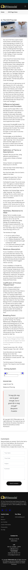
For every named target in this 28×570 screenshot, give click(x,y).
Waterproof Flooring (9, 387)
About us (3, 519)
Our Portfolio (4, 522)
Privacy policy (4, 527)
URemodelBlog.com (20, 517)
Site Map (3, 529)
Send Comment (14, 483)
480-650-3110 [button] (14, 549)
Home (2, 12)
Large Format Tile (8, 384)
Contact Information (6, 524)
